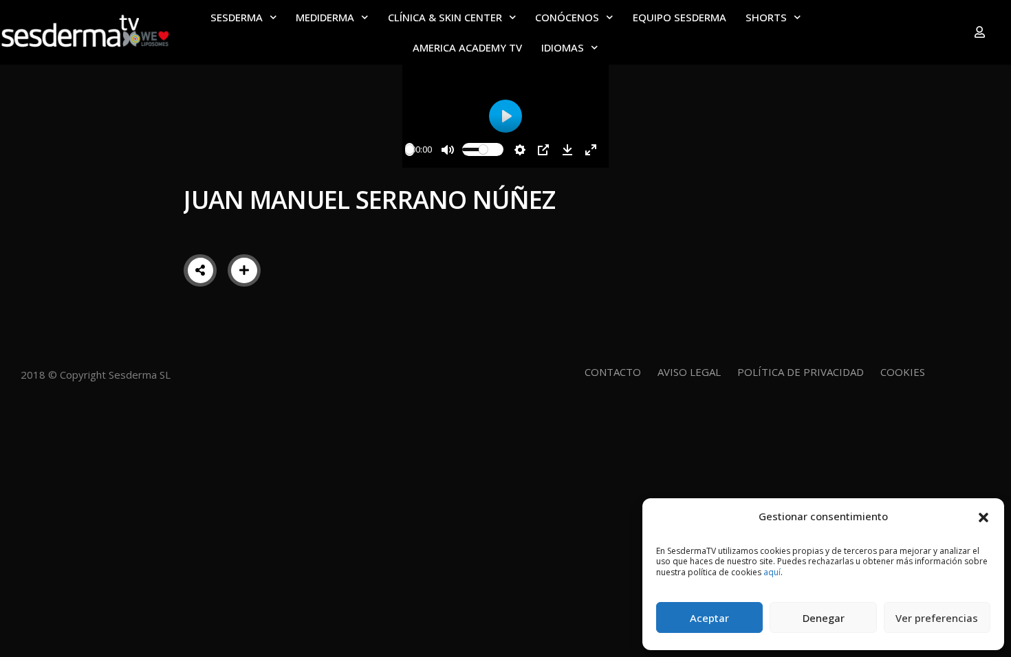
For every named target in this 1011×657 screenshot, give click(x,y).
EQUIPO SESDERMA (679, 17)
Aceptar (709, 618)
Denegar (824, 618)
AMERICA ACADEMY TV (467, 47)
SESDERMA (236, 17)
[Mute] (448, 150)
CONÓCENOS (567, 17)
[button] (983, 516)
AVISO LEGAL (689, 372)
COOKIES (902, 372)
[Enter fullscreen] (591, 150)
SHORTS (766, 17)
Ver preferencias (936, 618)
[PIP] (543, 150)
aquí (772, 572)
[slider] (409, 149)
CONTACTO (613, 372)
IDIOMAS (562, 47)
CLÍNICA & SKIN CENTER (445, 17)
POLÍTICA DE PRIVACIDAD (800, 372)
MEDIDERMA (325, 17)
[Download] (567, 150)
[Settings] (520, 150)
